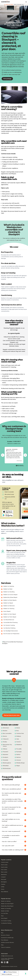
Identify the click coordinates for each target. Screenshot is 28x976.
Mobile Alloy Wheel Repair (10, 597)
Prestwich (5, 751)
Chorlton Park (20, 733)
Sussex (2, 889)
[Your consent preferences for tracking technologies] (25, 973)
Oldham (5, 749)
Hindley (5, 741)
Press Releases (4, 940)
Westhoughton (7, 762)
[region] (14, 455)
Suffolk (2, 886)
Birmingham (4, 881)
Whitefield (5, 765)
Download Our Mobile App (7, 937)
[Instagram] (4, 962)
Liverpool (3, 877)
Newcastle (3, 879)
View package (7, 78)
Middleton (19, 744)
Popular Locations (6, 859)
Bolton (18, 727)
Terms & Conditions (5, 947)
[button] (2, 455)
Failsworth (5, 739)
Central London (4, 862)
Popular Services (6, 898)
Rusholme (5, 754)
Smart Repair (7, 611)
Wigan (18, 765)
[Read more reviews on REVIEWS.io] (20, 466)
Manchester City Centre (7, 745)
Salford (18, 754)
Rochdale (18, 751)
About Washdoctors (6, 930)
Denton (5, 736)
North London (4, 864)
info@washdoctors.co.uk (7, 955)
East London (4, 869)
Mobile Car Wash (7, 589)
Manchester (4, 874)
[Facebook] (2, 962)
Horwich (18, 741)
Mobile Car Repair (8, 603)
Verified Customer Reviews (7, 942)
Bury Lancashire (7, 733)
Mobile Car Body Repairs (10, 600)
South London (4, 867)
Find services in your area (12, 715)
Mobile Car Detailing (8, 591)
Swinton (18, 757)
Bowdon (5, 730)
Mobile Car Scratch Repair (10, 594)
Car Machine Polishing (9, 628)
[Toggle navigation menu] (26, 2)
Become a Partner (5, 935)
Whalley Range (20, 762)
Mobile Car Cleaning (8, 608)
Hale (17, 739)
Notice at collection (7, 974)
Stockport (5, 757)
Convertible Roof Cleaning (10, 622)
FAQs (2, 945)
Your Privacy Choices (11, 972)
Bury (17, 730)
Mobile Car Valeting (8, 586)
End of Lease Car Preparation (11, 633)
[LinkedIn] (7, 962)
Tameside (5, 760)
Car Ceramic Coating (9, 625)
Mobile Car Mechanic (9, 605)
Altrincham (6, 727)
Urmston (18, 760)
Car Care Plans (4, 913)
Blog (2, 932)
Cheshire (3, 884)
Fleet (2, 915)
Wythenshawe (7, 768)
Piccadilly (18, 749)
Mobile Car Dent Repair (9, 614)
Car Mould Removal (8, 619)
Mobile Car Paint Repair (9, 617)
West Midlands (4, 891)
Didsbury (18, 736)
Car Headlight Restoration (10, 630)
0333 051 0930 (9, 4)
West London (4, 872)
